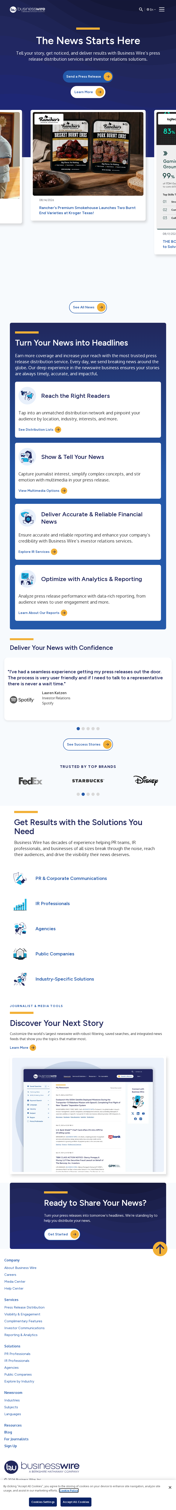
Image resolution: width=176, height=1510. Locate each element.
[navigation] (162, 9)
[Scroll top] (160, 1249)
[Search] (141, 9)
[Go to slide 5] (98, 729)
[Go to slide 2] (83, 729)
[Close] (170, 1487)
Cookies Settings (43, 1502)
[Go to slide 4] (93, 729)
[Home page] (27, 9)
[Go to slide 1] (78, 729)
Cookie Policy (68, 1490)
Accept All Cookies (76, 1502)
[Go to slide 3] (88, 729)
